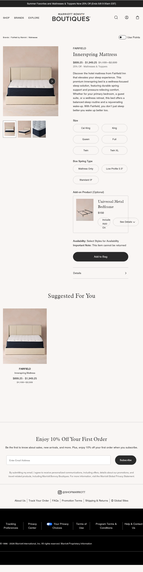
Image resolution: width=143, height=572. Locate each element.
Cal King (85, 127)
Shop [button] (6, 17)
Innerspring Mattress (25, 372)
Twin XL (114, 150)
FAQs (55, 500)
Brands (6, 37)
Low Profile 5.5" (114, 168)
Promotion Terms (72, 500)
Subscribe (126, 460)
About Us (20, 500)
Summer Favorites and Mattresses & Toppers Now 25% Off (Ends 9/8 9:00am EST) (71, 3)
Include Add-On (106, 222)
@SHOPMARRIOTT (73, 492)
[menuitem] (8, 17)
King (114, 127)
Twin (85, 150)
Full (114, 139)
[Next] (52, 81)
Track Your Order (39, 500)
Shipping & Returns (96, 500)
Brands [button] (19, 17)
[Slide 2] (24, 129)
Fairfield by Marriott (19, 37)
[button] (137, 17)
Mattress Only (85, 168)
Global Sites (120, 500)
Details (77, 273)
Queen (85, 139)
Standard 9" (86, 179)
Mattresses (33, 37)
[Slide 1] (9, 129)
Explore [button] (33, 17)
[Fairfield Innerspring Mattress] (25, 336)
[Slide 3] (39, 129)
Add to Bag (100, 256)
